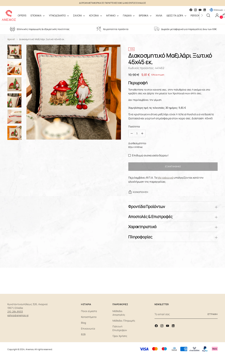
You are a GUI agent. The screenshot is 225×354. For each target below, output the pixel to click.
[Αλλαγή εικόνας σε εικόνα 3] (14, 84)
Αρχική (11, 39)
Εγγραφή (213, 314)
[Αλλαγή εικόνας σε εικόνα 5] (14, 117)
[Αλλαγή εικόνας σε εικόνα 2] (14, 68)
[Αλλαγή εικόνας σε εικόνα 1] (14, 52)
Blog (83, 322)
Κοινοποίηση (140, 192)
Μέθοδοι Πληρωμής (123, 320)
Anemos (30, 349)
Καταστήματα (89, 317)
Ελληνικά (218, 10)
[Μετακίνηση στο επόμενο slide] (215, 282)
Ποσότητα (134, 126)
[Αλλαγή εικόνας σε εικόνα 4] (14, 100)
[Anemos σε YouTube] (168, 326)
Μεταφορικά (165, 177)
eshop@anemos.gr (18, 315)
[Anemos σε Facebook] (157, 326)
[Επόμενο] (202, 15)
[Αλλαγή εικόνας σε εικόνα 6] (14, 133)
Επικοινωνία (88, 328)
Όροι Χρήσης (119, 336)
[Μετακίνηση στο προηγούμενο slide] (207, 282)
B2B (83, 334)
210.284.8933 (15, 311)
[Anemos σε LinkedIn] (204, 9)
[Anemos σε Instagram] (162, 326)
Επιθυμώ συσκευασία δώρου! (150, 155)
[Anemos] (9, 15)
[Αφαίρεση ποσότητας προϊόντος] (142, 133)
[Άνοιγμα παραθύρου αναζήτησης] (208, 15)
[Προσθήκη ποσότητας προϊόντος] (131, 133)
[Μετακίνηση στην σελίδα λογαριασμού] (215, 15)
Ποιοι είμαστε (89, 311)
